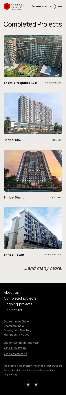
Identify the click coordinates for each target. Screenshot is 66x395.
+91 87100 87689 (15, 348)
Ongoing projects (18, 304)
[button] (60, 6)
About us (11, 292)
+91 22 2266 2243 (15, 354)
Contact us (13, 310)
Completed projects (20, 298)
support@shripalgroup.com (21, 342)
